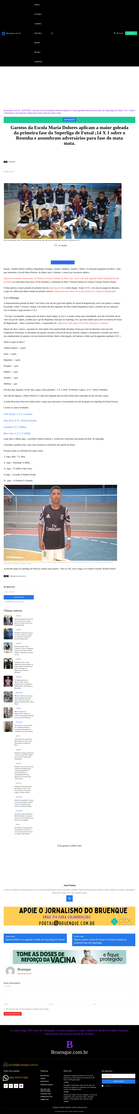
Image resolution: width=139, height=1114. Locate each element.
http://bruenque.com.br (24, 973)
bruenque (64, 245)
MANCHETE (19, 692)
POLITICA (18, 783)
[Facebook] (6, 1086)
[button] (77, 33)
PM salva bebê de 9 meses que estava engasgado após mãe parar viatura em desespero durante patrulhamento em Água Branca (24, 700)
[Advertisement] (69, 84)
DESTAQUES (19, 722)
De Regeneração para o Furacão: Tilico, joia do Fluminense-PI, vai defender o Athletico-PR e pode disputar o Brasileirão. (24, 684)
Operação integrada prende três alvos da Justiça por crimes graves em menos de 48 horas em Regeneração (79, 1078)
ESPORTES (26, 110)
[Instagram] (69, 898)
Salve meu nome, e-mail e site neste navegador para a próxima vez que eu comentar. (27, 1009)
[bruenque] (56, 245)
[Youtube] (21, 1086)
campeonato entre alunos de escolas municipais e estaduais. (83, 323)
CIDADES (18, 616)
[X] (16, 1086)
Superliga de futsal (57, 288)
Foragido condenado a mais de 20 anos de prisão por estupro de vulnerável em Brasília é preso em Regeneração (80, 1087)
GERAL (18, 736)
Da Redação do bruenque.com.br (18, 576)
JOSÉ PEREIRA (12, 162)
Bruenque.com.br (12, 110)
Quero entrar (19, 597)
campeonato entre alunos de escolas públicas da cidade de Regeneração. (84, 291)
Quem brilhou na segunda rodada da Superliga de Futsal (35, 939)
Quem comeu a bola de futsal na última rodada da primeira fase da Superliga (100, 941)
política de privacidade (18, 601)
